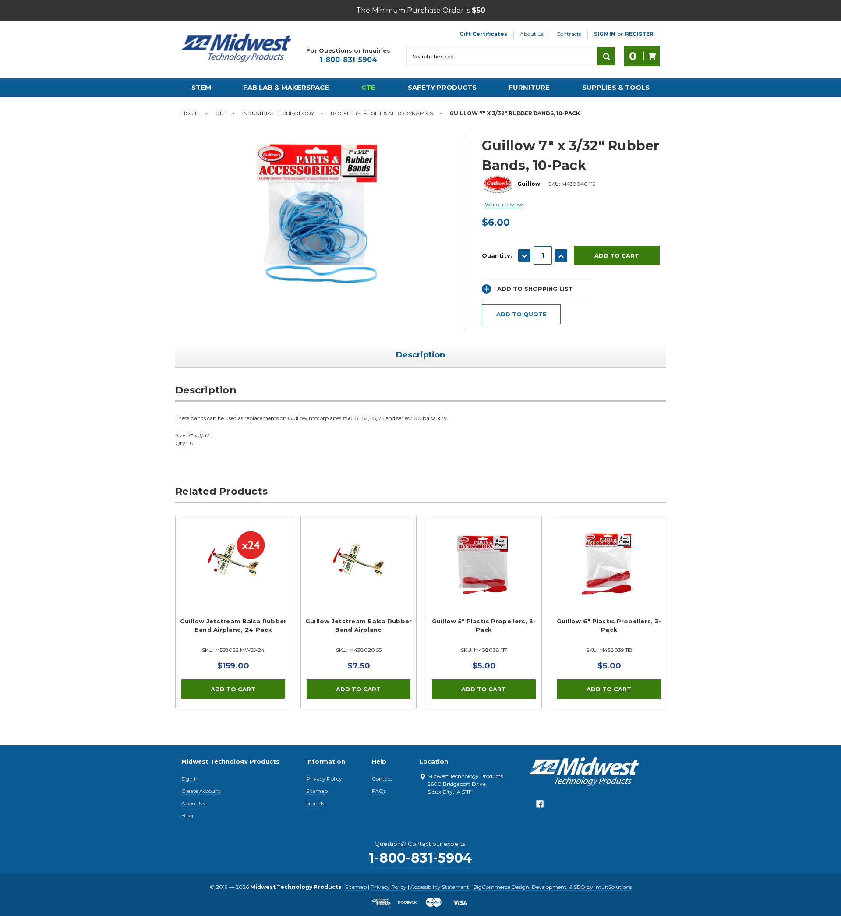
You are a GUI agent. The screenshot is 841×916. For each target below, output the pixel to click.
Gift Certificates (483, 34)
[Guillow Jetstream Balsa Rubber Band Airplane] (358, 573)
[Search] (606, 56)
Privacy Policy (324, 778)
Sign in (604, 34)
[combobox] (501, 56)
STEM (201, 87)
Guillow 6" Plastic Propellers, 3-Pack (609, 625)
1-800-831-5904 (348, 60)
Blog (187, 815)
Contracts (568, 34)
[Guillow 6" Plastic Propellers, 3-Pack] (609, 573)
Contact (382, 778)
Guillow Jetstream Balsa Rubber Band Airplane (358, 625)
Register (639, 34)
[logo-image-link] (236, 47)
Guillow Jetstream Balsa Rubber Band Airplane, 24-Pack (233, 625)
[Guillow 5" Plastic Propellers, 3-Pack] (483, 573)
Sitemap (317, 791)
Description (420, 355)
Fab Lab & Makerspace (286, 87)
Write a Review (504, 204)
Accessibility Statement (439, 887)
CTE (368, 87)
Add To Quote (521, 314)
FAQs (379, 791)
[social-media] (540, 806)
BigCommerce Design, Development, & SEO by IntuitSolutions (552, 887)
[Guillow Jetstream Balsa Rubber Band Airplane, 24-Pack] (233, 573)
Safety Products (442, 87)
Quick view (233, 562)
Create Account (201, 791)
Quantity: (497, 255)
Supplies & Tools (616, 87)
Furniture (529, 87)
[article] (233, 612)
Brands (315, 803)
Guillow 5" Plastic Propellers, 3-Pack (484, 625)
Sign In (190, 778)
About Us (532, 34)
